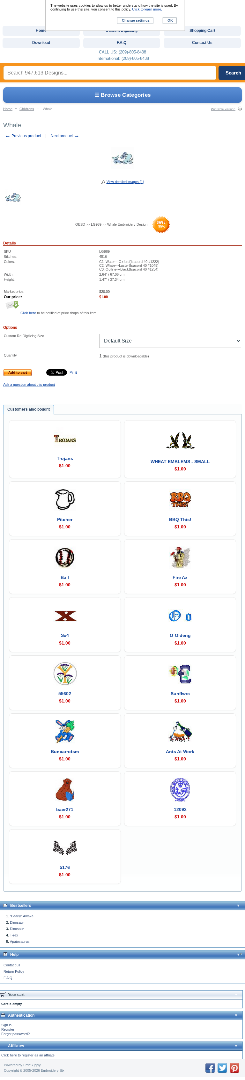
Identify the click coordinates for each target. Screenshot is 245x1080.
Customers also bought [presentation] (28, 409)
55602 (64, 693)
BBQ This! (180, 519)
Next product (65, 136)
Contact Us (202, 42)
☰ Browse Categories (122, 95)
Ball (65, 577)
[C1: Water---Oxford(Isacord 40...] (12, 198)
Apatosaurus (20, 941)
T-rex (14, 935)
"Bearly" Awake (21, 916)
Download (41, 42)
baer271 (64, 809)
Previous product (23, 136)
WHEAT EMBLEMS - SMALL (180, 461)
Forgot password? (15, 1034)
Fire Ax (180, 577)
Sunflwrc (180, 693)
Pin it (73, 372)
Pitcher (64, 519)
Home (7, 109)
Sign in (6, 1025)
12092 (180, 809)
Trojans (65, 458)
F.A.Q (8, 978)
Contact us (12, 965)
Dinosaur (17, 922)
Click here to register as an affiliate (28, 1055)
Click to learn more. (147, 9)
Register (7, 1029)
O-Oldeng (180, 635)
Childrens (26, 109)
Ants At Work (180, 751)
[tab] (28, 409)
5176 (65, 867)
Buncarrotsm (65, 751)
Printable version (223, 109)
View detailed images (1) (125, 182)
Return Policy (14, 971)
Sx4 (65, 635)
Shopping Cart (202, 30)
